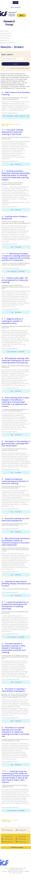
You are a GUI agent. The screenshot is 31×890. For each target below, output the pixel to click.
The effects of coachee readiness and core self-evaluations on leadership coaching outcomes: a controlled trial (15, 732)
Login (16, 2)
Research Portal (4, 31)
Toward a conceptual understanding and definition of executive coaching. (15, 481)
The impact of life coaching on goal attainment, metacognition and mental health (16, 443)
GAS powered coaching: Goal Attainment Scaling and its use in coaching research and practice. (16, 360)
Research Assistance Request (8, 42)
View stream (18, 164)
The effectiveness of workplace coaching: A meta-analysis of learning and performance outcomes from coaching (14, 648)
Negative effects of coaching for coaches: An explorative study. (12, 321)
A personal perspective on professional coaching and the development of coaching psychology (15, 605)
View (4, 116)
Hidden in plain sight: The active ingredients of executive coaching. (15, 280)
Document (14, 271)
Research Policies (4, 40)
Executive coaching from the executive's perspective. (15, 519)
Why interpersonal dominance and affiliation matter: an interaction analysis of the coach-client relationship (16, 541)
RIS (28, 116)
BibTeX (17, 116)
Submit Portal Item (5, 38)
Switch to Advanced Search (20, 68)
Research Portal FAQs (5, 35)
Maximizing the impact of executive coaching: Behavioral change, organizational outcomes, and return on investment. (16, 257)
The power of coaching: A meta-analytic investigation (14, 690)
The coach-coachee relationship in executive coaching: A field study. (12, 132)
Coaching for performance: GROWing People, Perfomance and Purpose (16, 583)
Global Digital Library (5, 33)
